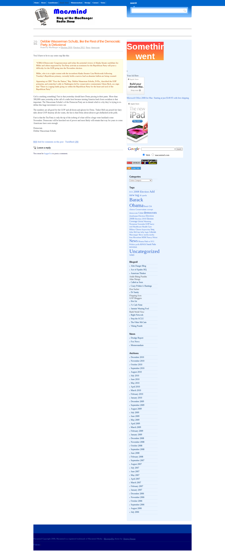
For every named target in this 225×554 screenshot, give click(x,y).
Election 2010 (66, 47)
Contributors (53, 3)
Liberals (152, 232)
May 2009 (135, 420)
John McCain (134, 232)
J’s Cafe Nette (136, 305)
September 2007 (137, 460)
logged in (48, 153)
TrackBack (71, 142)
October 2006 (136, 501)
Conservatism (141, 209)
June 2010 (135, 379)
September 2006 (137, 504)
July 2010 (135, 375)
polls (138, 244)
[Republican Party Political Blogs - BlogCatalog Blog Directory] (134, 163)
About (43, 3)
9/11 (131, 192)
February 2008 (137, 457)
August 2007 (136, 464)
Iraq (152, 229)
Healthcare (137, 227)
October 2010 (136, 364)
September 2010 (137, 368)
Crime (140, 213)
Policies (36, 544)
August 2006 (136, 508)
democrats (95, 47)
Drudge (87, 3)
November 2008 (137, 442)
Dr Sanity (135, 292)
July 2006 (135, 512)
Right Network (137, 315)
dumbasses (133, 216)
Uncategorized (144, 251)
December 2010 (137, 357)
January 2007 (136, 490)
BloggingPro (109, 539)
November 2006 (137, 497)
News (88, 47)
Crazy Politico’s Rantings (141, 286)
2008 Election (141, 191)
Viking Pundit (136, 326)
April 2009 (135, 423)
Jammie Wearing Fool (140, 308)
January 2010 (136, 398)
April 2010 (135, 386)
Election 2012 (79, 47)
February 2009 (137, 431)
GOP (147, 224)
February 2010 (137, 394)
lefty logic (145, 232)
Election (142, 216)
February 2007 (137, 486)
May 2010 (135, 383)
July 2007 (135, 468)
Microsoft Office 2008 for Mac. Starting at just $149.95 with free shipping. (158, 98)
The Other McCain (138, 322)
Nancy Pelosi (152, 237)
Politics (132, 244)
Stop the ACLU (137, 318)
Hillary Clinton (135, 229)
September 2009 (137, 405)
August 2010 (136, 372)
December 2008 (137, 438)
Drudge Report (137, 338)
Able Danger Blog (138, 266)
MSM (144, 237)
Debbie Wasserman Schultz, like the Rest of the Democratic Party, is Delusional (80, 43)
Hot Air (134, 301)
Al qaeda (143, 195)
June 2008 (135, 453)
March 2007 (136, 482)
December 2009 (137, 401)
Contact (95, 3)
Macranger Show (136, 235)
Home (36, 3)
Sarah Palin (151, 244)
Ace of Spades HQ (139, 269)
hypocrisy (146, 229)
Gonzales (141, 224)
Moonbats (137, 237)
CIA (150, 206)
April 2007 (135, 479)
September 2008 (137, 449)
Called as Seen (137, 282)
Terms (103, 3)
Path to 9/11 (149, 241)
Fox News (135, 341)
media (146, 235)
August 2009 (136, 409)
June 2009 (135, 416)
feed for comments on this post (48, 142)
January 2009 (136, 434)
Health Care (147, 227)
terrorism (133, 247)
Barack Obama (136, 202)
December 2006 (137, 493)
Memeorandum (76, 3)
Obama (141, 241)
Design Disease (129, 539)
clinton (132, 209)
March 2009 (136, 427)
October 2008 (136, 445)
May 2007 (135, 475)
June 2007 (135, 471)
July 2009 (135, 412)
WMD (131, 255)
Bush (146, 206)
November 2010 (137, 361)
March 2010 (136, 390)
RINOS (143, 244)
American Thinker (138, 273)
